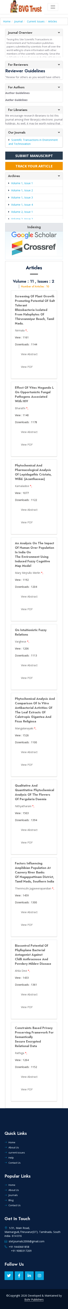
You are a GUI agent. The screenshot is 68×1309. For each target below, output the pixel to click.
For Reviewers (18, 65)
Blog (10, 1200)
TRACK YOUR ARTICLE (34, 166)
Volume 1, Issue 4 (22, 204)
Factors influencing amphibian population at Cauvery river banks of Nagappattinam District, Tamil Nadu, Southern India (34, 872)
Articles (52, 21)
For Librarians (17, 110)
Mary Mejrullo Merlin (27, 573)
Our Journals (17, 132)
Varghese (20, 641)
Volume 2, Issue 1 (22, 212)
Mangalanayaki (24, 728)
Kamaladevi (22, 486)
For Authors (16, 87)
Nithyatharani (23, 806)
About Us (13, 1147)
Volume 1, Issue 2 (22, 190)
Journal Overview (20, 33)
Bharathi (20, 408)
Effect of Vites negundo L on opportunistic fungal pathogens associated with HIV (34, 394)
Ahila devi (21, 970)
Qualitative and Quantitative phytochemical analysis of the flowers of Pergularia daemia (34, 792)
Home (7, 21)
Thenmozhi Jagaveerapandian (33, 888)
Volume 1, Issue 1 (22, 183)
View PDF (27, 367)
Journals (13, 1195)
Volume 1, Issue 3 (22, 197)
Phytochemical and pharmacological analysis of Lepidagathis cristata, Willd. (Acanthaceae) (33, 472)
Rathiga (19, 1053)
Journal (18, 21)
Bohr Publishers (34, 1299)
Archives (14, 176)
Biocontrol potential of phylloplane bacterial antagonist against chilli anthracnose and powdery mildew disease (33, 954)
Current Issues (36, 21)
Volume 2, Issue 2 (22, 219)
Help (11, 1157)
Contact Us (14, 1162)
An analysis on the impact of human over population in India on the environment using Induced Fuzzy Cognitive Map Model (34, 554)
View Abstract (29, 354)
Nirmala (20, 330)
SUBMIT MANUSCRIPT (34, 155)
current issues (16, 1152)
